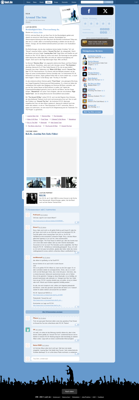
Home (28, 2)
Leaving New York (33, 116)
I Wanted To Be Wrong (58, 119)
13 (103, 80)
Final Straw (44, 119)
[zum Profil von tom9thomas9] (28, 257)
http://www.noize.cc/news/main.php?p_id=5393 (48, 295)
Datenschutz (66, 397)
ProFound (36, 215)
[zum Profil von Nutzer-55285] (28, 345)
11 (104, 90)
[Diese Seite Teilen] (89, 11)
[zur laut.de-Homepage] (8, 2)
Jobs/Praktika (86, 397)
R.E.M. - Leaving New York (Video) (42, 133)
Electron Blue (46, 116)
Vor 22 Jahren (44, 215)
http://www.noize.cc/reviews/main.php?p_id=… (47, 300)
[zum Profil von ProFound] (28, 215)
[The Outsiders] (55, 182)
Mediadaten (75, 397)
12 (100, 74)
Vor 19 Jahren (42, 318)
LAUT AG (48, 397)
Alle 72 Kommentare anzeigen (52, 312)
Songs (56, 2)
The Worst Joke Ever (34, 126)
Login (136, 2)
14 (104, 57)
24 (107, 101)
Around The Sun (66, 126)
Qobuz (106, 44)
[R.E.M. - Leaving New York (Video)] (36, 182)
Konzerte (65, 2)
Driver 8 (35, 227)
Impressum (56, 397)
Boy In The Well (32, 122)
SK (34, 329)
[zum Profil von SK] (28, 330)
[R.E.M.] (69, 24)
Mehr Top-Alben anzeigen (92, 112)
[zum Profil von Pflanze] (28, 318)
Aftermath (44, 122)
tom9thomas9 (37, 257)
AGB (94, 397)
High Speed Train (56, 122)
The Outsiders (58, 116)
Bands (42, 2)
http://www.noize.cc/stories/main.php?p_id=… (47, 305)
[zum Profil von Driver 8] (28, 227)
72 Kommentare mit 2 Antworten (41, 209)
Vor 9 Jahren (39, 329)
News (35, 2)
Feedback (101, 397)
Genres (74, 2)
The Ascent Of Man (51, 126)
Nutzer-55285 (37, 345)
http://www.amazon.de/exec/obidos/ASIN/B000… (48, 221)
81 (97, 64)
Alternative (28, 22)
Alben (49, 2)
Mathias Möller (38, 32)
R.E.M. (28, 14)
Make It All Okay (32, 119)
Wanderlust (72, 119)
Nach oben (69, 391)
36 (95, 69)
